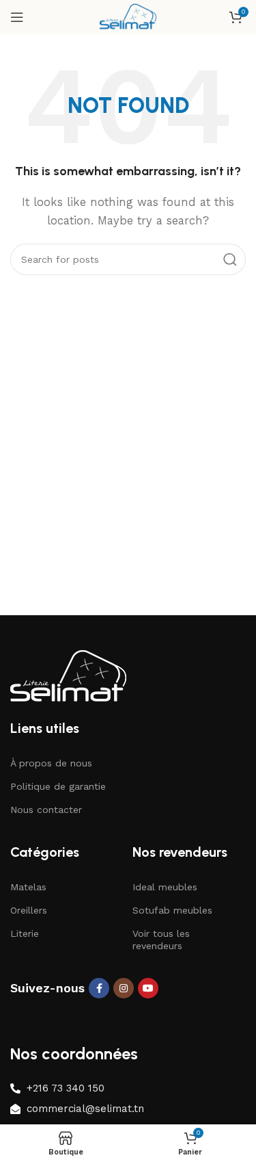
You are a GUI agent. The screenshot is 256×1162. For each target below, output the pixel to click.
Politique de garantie (58, 786)
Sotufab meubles (172, 910)
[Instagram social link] (123, 988)
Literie (24, 933)
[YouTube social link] (148, 988)
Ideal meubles (164, 886)
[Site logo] (128, 16)
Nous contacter (46, 809)
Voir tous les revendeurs (161, 939)
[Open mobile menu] (17, 17)
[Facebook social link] (99, 988)
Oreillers (28, 910)
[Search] (230, 259)
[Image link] (68, 676)
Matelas (28, 886)
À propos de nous (51, 763)
